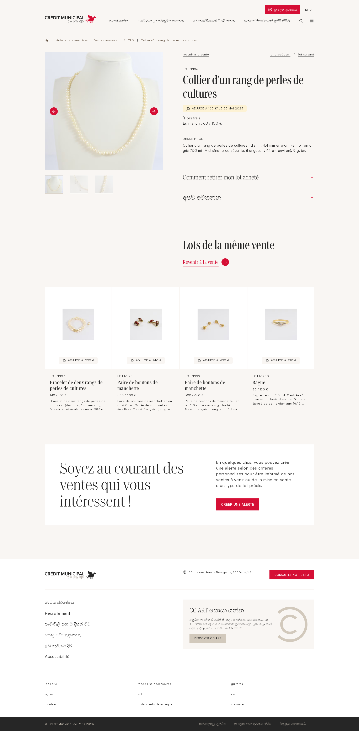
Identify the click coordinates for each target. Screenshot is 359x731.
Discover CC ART (208, 639)
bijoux (49, 694)
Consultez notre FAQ (294, 575)
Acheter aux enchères (72, 40)
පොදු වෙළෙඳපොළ (63, 634)
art (140, 694)
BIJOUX (128, 40)
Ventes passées (105, 40)
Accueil (47, 40)
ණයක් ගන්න (118, 21)
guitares (237, 684)
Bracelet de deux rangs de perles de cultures (76, 385)
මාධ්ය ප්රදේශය (59, 602)
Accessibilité (57, 656)
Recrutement (57, 613)
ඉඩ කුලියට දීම (58, 645)
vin (233, 694)
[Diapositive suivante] (154, 111)
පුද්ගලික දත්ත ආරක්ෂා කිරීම (252, 724)
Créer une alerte (240, 505)
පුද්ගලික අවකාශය (285, 10)
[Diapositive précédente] (54, 111)
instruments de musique (155, 704)
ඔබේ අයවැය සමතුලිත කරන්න (161, 21)
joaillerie (51, 684)
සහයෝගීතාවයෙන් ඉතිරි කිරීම (267, 21)
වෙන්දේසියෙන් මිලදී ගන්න (214, 21)
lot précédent (280, 54)
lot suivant (306, 54)
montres (51, 704)
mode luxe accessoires (154, 684)
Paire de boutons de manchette (137, 385)
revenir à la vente (196, 54)
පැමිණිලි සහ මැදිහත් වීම (68, 624)
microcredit (239, 704)
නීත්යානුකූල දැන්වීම (212, 724)
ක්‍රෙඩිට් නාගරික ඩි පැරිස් (312, 21)
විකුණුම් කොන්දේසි (293, 724)
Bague (258, 382)
